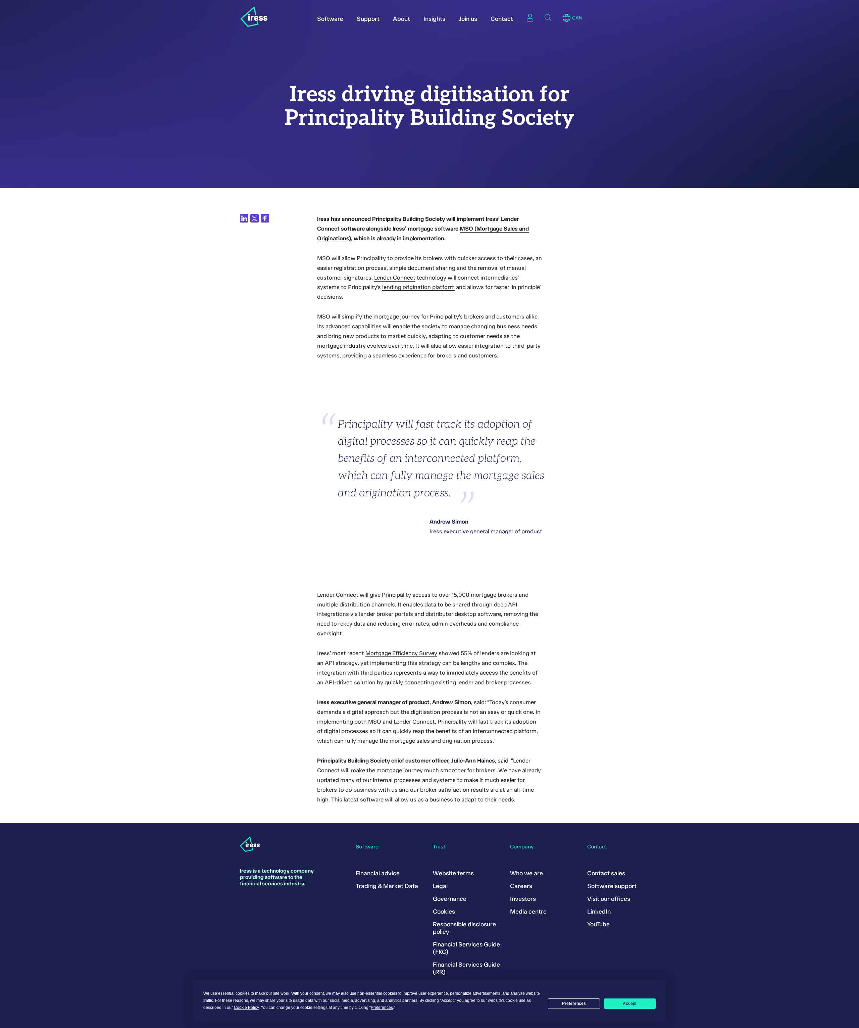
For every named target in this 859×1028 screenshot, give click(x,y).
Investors (523, 898)
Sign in (529, 17)
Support (368, 18)
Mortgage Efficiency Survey (401, 653)
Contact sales (606, 873)
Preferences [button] (382, 1007)
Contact (502, 18)
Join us (468, 18)
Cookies (444, 911)
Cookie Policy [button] (246, 1007)
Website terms (453, 873)
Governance (449, 898)
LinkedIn (599, 911)
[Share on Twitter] (254, 218)
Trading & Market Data (387, 886)
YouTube (598, 924)
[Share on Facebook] (265, 218)
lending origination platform (418, 287)
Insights (434, 18)
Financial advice (378, 873)
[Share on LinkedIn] (244, 218)
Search (548, 17)
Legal (440, 886)
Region (566, 18)
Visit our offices (608, 898)
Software (330, 18)
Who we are (526, 873)
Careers (521, 886)
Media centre (528, 911)
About (401, 18)
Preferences (574, 1003)
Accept (630, 1003)
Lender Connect (394, 277)
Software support (612, 886)
